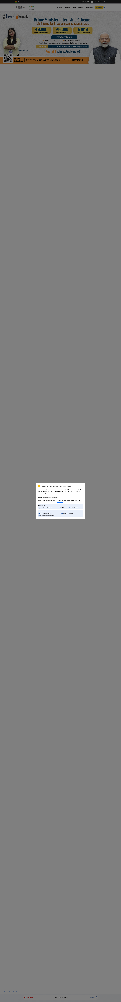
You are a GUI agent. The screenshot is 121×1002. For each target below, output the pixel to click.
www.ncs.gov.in (60, 502)
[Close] (83, 486)
